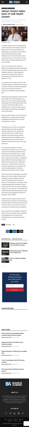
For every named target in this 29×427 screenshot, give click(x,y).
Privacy (15, 420)
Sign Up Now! (14, 289)
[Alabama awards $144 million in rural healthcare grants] (5, 245)
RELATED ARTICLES (6, 239)
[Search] (27, 2)
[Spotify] (18, 413)
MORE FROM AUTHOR (17, 239)
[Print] (21, 231)
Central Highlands (11, 8)
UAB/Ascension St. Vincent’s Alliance (12, 56)
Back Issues (10, 420)
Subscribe (21, 419)
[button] (2, 2)
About (6, 419)
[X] (11, 231)
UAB (14, 224)
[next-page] (5, 266)
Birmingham (8, 224)
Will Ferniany (5, 60)
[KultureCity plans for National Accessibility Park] (5, 252)
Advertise (15, 419)
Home (3, 6)
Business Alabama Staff (9, 24)
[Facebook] (7, 231)
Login (20, 420)
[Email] (18, 231)
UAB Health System (11, 54)
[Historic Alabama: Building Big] (5, 260)
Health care (8, 6)
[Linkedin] (14, 231)
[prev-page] (2, 266)
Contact (10, 419)
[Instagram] (10, 413)
